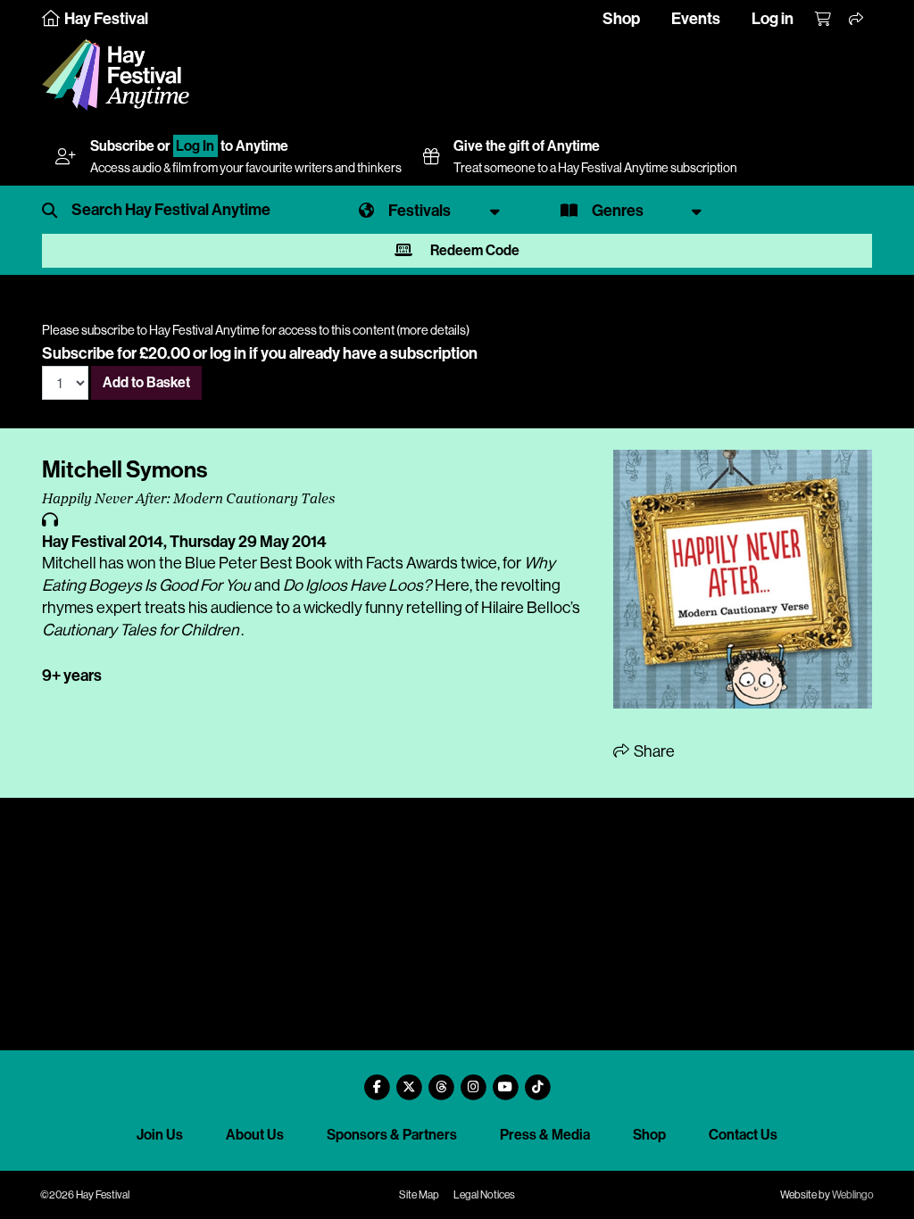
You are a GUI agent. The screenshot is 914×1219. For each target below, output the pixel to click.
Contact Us (743, 1134)
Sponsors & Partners (392, 1134)
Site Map (419, 1195)
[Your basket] (824, 19)
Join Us (160, 1134)
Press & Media (545, 1134)
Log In (195, 145)
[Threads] (441, 1080)
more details (433, 330)
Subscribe (122, 145)
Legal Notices (484, 1195)
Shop (621, 19)
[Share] (857, 19)
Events (695, 19)
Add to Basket (146, 382)
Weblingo (853, 1195)
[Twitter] (409, 1080)
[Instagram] (473, 1080)
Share (653, 751)
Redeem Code (473, 250)
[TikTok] (537, 1080)
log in (228, 353)
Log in (773, 19)
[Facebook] (377, 1080)
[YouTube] (505, 1080)
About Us (255, 1134)
